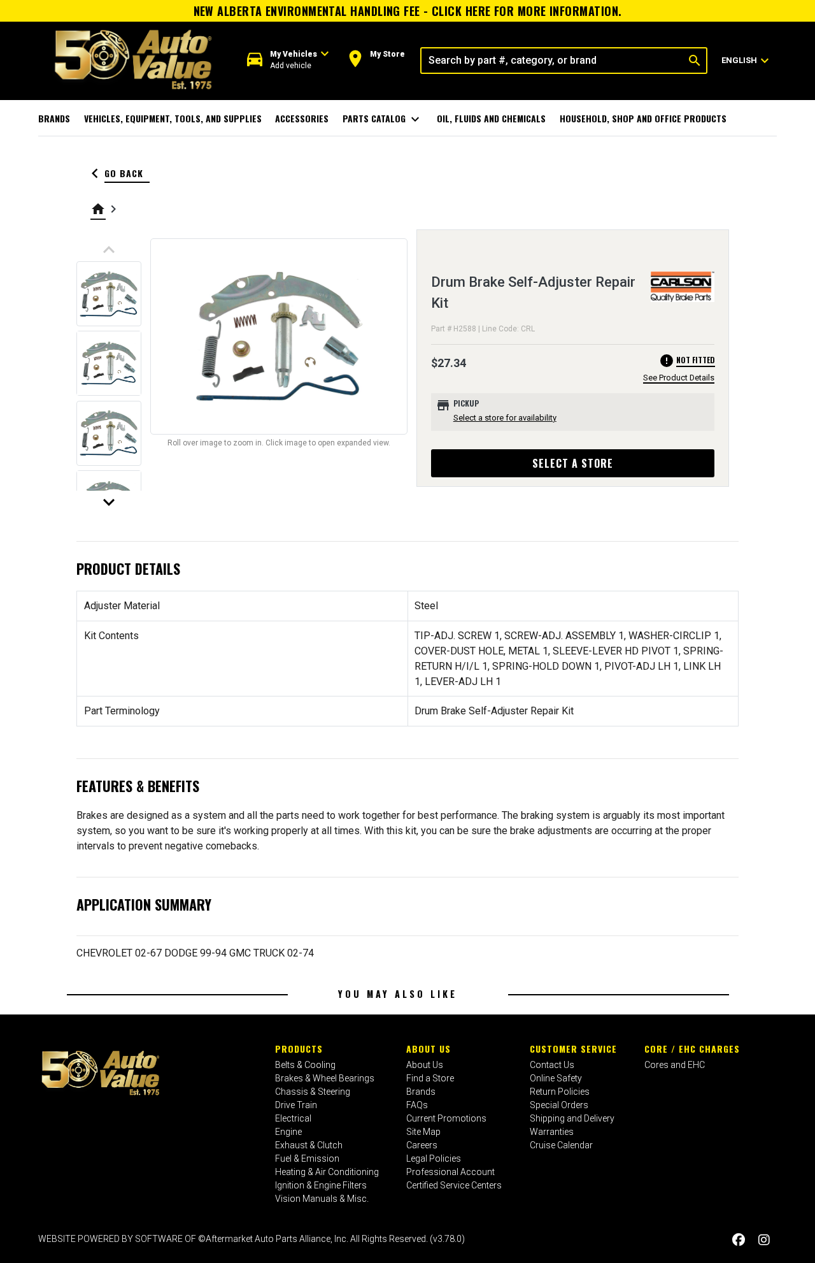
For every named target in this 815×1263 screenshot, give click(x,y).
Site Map (423, 1132)
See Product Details (678, 377)
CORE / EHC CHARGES (692, 1048)
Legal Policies (433, 1158)
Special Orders (559, 1105)
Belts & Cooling (305, 1065)
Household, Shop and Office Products (643, 118)
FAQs (417, 1105)
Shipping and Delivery (572, 1118)
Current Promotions (446, 1118)
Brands (54, 118)
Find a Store (430, 1078)
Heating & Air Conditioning (327, 1172)
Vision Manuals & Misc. (322, 1199)
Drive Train (296, 1105)
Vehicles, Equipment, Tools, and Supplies (173, 118)
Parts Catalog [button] (383, 119)
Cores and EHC (674, 1065)
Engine (288, 1132)
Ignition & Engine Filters (321, 1185)
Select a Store (572, 463)
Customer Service (573, 1048)
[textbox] (552, 60)
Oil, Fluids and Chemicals (491, 118)
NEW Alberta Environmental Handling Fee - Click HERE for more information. (408, 11)
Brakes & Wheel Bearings (324, 1078)
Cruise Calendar (561, 1145)
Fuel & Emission (307, 1158)
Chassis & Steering (312, 1091)
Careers (421, 1145)
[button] (288, 60)
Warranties (552, 1132)
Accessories (302, 118)
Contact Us (552, 1065)
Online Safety (556, 1078)
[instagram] (764, 1240)
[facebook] (738, 1240)
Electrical (293, 1118)
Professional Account (450, 1172)
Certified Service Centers (454, 1185)
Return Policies (560, 1091)
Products (299, 1048)
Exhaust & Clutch (309, 1145)
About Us (428, 1048)
